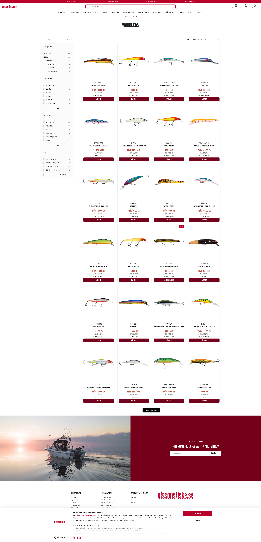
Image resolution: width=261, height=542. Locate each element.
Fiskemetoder (62, 12)
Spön (96, 12)
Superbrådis (75, 500)
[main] (151, 229)
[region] (61, 226)
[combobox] (130, 6)
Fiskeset (105, 12)
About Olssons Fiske (107, 502)
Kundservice (74, 497)
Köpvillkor (74, 502)
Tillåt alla (197, 513)
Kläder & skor (170, 12)
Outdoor (181, 12)
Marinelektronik (143, 12)
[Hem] (9, 6)
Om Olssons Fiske (106, 497)
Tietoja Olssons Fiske (107, 508)
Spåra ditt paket (76, 505)
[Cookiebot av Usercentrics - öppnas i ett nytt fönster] (60, 538)
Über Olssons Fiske (107, 505)
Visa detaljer (77, 538)
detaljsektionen (142, 533)
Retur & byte (75, 508)
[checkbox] (57, 57)
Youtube (133, 502)
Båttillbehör (157, 12)
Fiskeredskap (75, 12)
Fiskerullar (87, 12)
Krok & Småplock (128, 12)
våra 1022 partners (85, 515)
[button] (209, 39)
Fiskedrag (115, 12)
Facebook (134, 500)
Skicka (213, 453)
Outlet (190, 12)
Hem (121, 17)
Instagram (134, 497)
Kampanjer (200, 12)
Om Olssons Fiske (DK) (108, 500)
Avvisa (197, 520)
